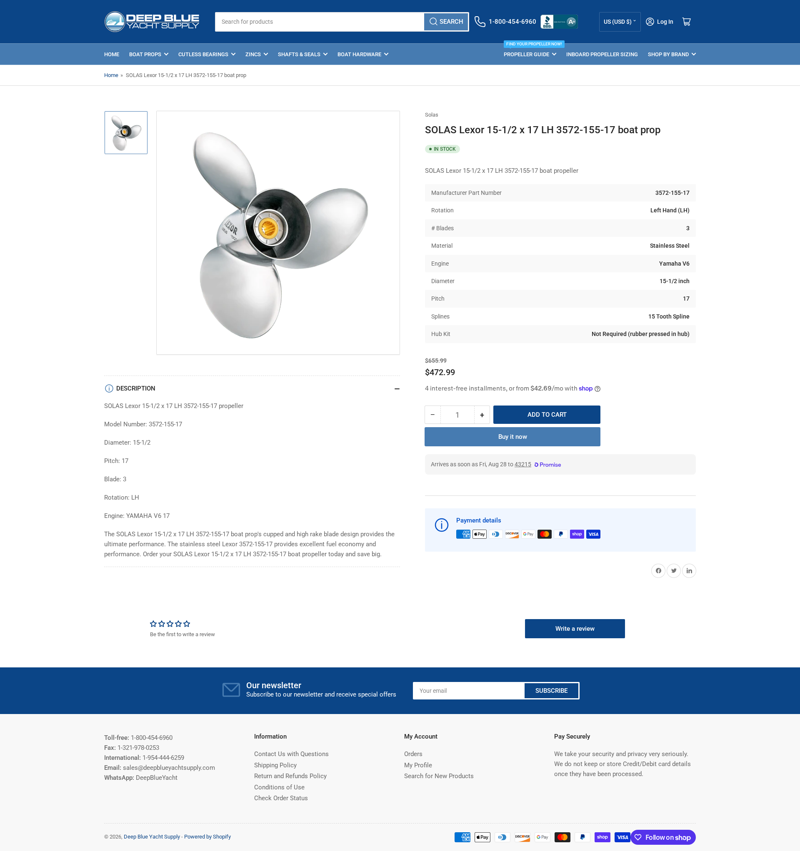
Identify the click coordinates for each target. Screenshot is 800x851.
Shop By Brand (668, 54)
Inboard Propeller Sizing (602, 54)
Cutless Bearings (203, 54)
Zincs (253, 54)
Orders (413, 754)
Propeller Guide (530, 50)
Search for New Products (439, 776)
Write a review (575, 628)
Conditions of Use (279, 787)
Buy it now (512, 436)
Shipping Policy (275, 765)
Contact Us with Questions (291, 754)
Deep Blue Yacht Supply (152, 837)
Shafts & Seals (299, 54)
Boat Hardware (359, 54)
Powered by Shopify (207, 837)
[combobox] (342, 22)
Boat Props (145, 54)
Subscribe (551, 690)
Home (111, 54)
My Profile (418, 765)
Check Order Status (281, 798)
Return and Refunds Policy (290, 776)
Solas (431, 115)
